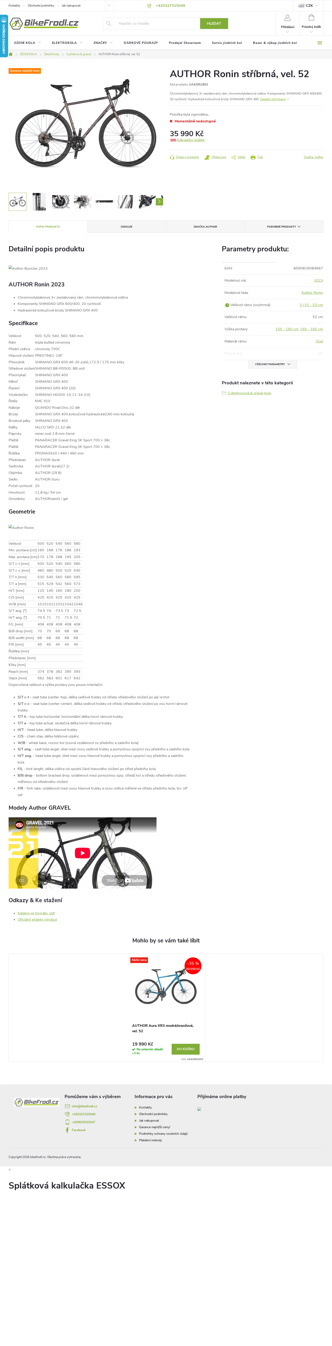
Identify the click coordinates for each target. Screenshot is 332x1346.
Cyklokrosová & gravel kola (249, 393)
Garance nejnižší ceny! (154, 1127)
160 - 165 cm (311, 329)
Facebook (79, 1130)
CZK (309, 5)
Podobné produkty (281, 226)
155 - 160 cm (287, 329)
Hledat (214, 23)
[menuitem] (28, 43)
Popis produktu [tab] (48, 226)
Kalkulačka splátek (191, 140)
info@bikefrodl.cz (84, 1106)
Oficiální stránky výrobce (37, 919)
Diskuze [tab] (126, 226)
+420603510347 (83, 1122)
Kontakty (14, 6)
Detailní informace (272, 99)
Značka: (313, 157)
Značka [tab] (205, 226)
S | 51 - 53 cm (311, 304)
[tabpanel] (166, 1008)
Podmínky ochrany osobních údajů (163, 1134)
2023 (318, 280)
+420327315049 (83, 1114)
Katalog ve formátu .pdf (36, 913)
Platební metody (150, 1140)
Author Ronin (312, 292)
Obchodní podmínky (41, 6)
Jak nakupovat (71, 6)
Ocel (319, 341)
